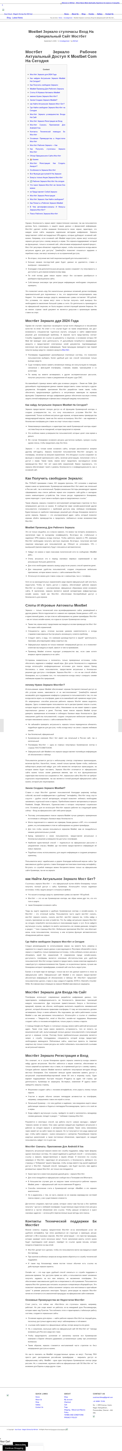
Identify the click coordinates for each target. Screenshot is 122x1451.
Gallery (38, 1404)
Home (38, 1397)
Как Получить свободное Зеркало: (44, 85)
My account (68, 1399)
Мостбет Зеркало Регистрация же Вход (46, 121)
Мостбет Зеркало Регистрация (42, 195)
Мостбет (65, 350)
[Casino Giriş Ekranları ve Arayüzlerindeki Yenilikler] (2, 725)
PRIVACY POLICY (70, 1417)
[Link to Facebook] (113, 1432)
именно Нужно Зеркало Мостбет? (44, 96)
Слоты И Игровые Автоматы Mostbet (45, 92)
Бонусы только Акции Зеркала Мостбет (46, 177)
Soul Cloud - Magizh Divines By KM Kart (26, 1429)
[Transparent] (17, 14)
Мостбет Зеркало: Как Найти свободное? (47, 199)
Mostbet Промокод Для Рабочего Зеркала (47, 88)
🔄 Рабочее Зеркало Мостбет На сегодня (47, 181)
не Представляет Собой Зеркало (43, 191)
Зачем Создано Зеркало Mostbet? (43, 100)
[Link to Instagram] (110, 1432)
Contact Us (39, 1407)
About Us (39, 1399)
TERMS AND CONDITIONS (74, 1415)
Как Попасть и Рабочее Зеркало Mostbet (46, 203)
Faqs (66, 1407)
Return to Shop (20, 1444)
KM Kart (75, 41)
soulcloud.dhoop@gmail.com (103, 1397)
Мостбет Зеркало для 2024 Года (43, 74)
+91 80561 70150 (99, 1401)
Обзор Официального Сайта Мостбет (45, 155)
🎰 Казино (34, 159)
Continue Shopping (14, 1448)
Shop (37, 1402)
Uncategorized (64, 41)
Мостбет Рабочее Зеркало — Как (43, 145)
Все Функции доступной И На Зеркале (45, 173)
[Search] (117, 14)
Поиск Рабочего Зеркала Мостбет (44, 213)
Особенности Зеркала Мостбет (43, 170)
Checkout (67, 1402)
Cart (65, 1404)
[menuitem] (61, 3)
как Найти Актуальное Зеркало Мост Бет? (47, 103)
